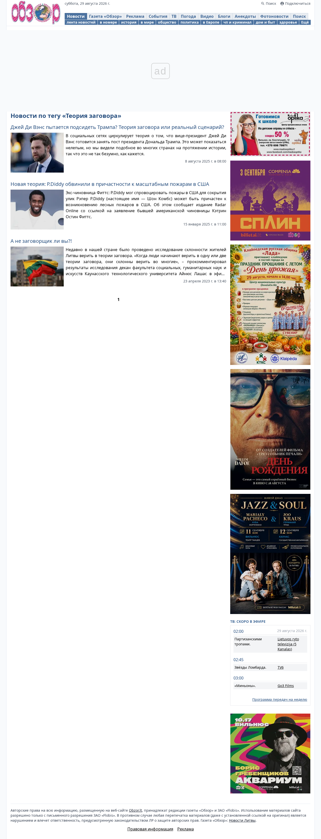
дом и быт (265, 22)
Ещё (305, 22)
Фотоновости (274, 16)
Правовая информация (150, 829)
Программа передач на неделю (279, 699)
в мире (147, 22)
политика (190, 22)
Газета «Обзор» (105, 16)
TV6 (281, 667)
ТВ (174, 16)
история (128, 22)
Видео (207, 16)
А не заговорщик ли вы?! (41, 241)
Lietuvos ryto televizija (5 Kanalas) (288, 644)
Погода (188, 16)
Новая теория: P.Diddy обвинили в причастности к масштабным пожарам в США (110, 184)
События (158, 16)
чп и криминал (237, 22)
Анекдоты (245, 16)
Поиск (299, 16)
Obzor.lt (135, 810)
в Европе (211, 22)
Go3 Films (286, 685)
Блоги (224, 16)
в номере (108, 22)
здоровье (288, 22)
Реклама (135, 16)
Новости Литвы (242, 820)
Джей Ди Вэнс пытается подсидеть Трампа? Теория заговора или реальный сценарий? (117, 127)
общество (167, 22)
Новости (76, 16)
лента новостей (81, 22)
